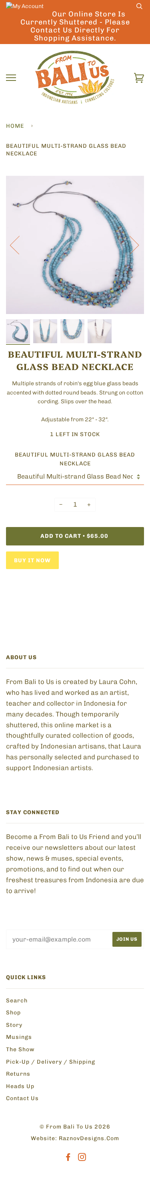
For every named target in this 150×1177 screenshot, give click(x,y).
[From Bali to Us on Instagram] (82, 1158)
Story (14, 1025)
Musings (19, 1037)
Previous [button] (19, 244)
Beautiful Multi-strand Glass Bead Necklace (75, 459)
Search (17, 1000)
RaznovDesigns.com (89, 1138)
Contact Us (22, 1098)
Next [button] (129, 244)
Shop (13, 1012)
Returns (18, 1073)
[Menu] (11, 78)
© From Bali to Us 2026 (75, 1126)
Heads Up (20, 1086)
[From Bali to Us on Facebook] (68, 1158)
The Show (20, 1049)
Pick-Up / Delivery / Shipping (50, 1061)
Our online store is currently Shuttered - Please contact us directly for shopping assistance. (75, 26)
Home (15, 126)
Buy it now (32, 560)
